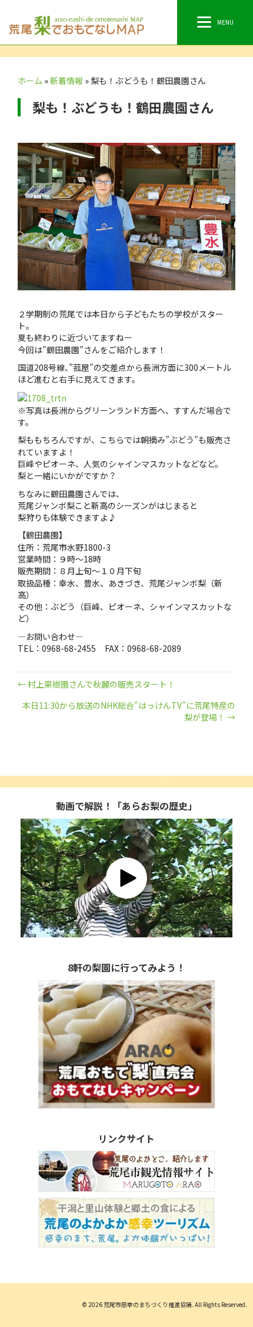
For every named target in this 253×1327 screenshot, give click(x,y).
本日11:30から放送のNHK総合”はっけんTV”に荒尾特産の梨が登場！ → (128, 711)
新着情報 (66, 80)
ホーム (30, 80)
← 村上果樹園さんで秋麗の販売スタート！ (96, 684)
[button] (126, 878)
